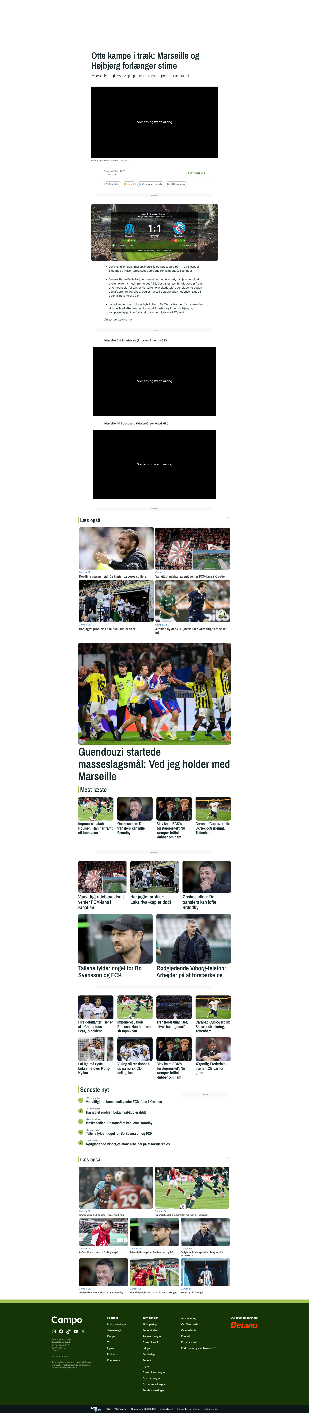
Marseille (150, 266)
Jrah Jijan (112, 174)
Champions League (154, 1372)
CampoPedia (188, 1330)
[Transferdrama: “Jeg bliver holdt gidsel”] (174, 1007)
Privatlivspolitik (190, 1342)
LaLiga (146, 1348)
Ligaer (110, 1348)
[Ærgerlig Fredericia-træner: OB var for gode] (213, 1049)
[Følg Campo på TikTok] (68, 1331)
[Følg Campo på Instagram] (54, 1331)
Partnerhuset (69, 1365)
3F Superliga (150, 1324)
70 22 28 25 (150, 1409)
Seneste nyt (114, 1330)
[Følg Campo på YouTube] (75, 1331)
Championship (151, 1342)
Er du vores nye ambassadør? (198, 1348)
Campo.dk (56, 1339)
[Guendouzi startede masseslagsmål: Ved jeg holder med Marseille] (154, 694)
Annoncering (188, 1318)
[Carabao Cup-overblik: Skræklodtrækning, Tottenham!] (213, 809)
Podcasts (112, 1354)
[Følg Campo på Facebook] (61, 1331)
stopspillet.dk (166, 1409)
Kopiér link (199, 173)
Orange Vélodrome (145, 216)
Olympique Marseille (152, 184)
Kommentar (114, 1360)
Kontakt (185, 1336)
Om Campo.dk (189, 1324)
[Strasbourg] (179, 231)
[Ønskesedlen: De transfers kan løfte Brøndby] (135, 809)
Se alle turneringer (153, 1390)
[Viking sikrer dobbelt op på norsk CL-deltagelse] (135, 1049)
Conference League (154, 1384)
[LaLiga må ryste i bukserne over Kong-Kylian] (95, 1049)
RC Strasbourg (178, 184)
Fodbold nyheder (117, 1324)
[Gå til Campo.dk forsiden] (67, 1324)
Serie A (147, 1360)
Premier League (152, 1336)
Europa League (151, 1378)
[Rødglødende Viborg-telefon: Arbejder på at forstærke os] (193, 939)
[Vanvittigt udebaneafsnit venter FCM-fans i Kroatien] (102, 877)
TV (108, 1342)
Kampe (111, 1336)
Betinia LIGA (150, 1330)
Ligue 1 (130, 184)
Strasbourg (167, 266)
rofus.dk (196, 1409)
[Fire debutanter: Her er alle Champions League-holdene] (95, 1007)
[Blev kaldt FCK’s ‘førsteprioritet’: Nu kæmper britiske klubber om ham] (174, 809)
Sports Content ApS (61, 1342)
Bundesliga (149, 1354)
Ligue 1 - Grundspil (150, 214)
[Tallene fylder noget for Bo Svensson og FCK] (115, 939)
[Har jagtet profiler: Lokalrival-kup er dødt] (154, 877)
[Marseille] (129, 231)
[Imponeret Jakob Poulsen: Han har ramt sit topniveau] (95, 809)
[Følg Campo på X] (82, 1331)
